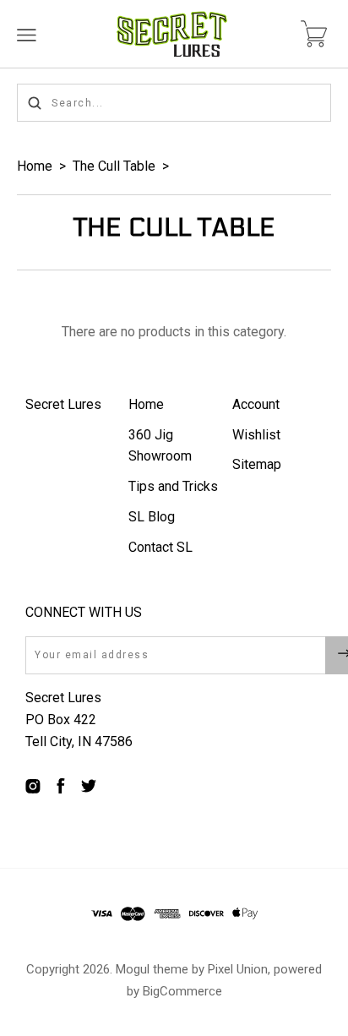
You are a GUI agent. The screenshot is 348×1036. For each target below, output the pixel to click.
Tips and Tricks (173, 486)
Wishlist (256, 435)
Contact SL (160, 547)
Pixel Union (238, 969)
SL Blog (151, 517)
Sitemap (256, 464)
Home (34, 166)
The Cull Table (114, 166)
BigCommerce (182, 991)
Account (256, 404)
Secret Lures (63, 404)
